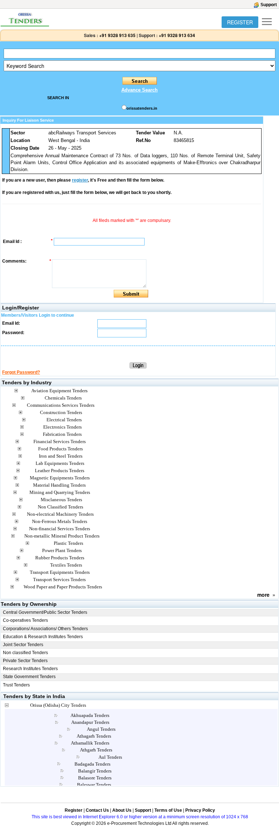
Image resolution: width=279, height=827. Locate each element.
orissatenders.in (141, 108)
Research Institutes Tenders (30, 668)
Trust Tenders (16, 685)
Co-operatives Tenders (25, 620)
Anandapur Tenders (90, 722)
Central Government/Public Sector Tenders (45, 612)
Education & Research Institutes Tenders (43, 636)
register (80, 180)
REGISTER (240, 22)
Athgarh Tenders (96, 750)
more (263, 594)
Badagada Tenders (92, 764)
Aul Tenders (110, 757)
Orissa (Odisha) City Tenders (58, 705)
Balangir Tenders (95, 771)
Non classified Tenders (25, 652)
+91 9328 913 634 (177, 35)
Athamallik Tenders (90, 743)
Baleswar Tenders (94, 784)
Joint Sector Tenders (23, 644)
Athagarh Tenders (94, 736)
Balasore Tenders (95, 778)
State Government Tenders (29, 676)
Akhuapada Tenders (89, 715)
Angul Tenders (101, 729)
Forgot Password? (21, 372)
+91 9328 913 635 (117, 35)
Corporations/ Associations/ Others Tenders (45, 628)
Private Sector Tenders (25, 660)
